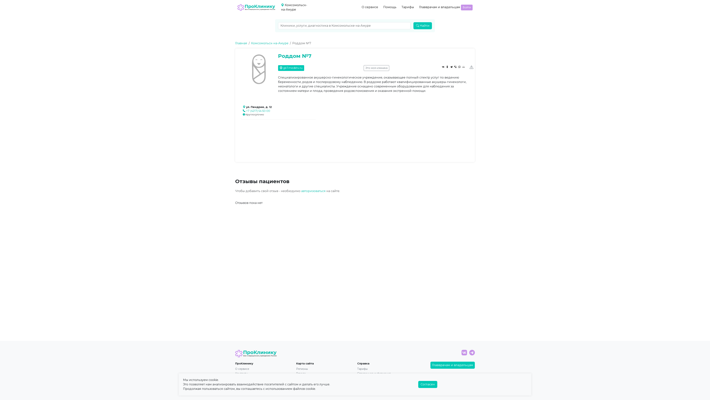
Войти (467, 7)
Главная (241, 43)
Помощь (389, 7)
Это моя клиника (376, 68)
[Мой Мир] (463, 67)
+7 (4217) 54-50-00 (258, 111)
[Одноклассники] (447, 67)
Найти (424, 25)
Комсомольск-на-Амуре (269, 43)
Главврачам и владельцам (439, 7)
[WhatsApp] (459, 67)
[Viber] (455, 67)
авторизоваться (313, 191)
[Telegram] (451, 67)
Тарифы (408, 7)
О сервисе (370, 7)
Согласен (428, 384)
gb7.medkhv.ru (292, 68)
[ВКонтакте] (443, 67)
